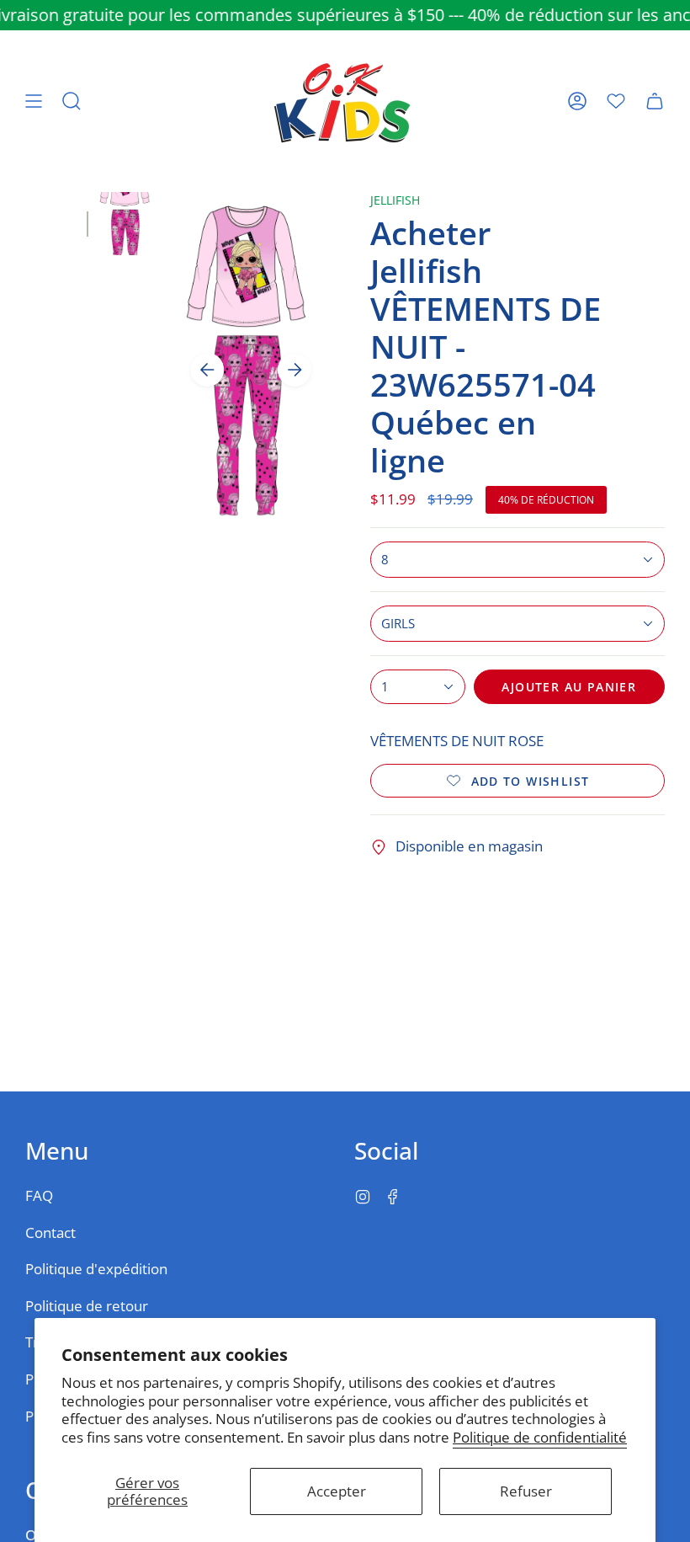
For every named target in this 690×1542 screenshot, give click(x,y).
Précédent (207, 370)
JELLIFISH (395, 200)
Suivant (294, 370)
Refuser (526, 1491)
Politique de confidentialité (540, 1437)
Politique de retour (86, 1305)
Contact (50, 1232)
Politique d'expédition (96, 1268)
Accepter (336, 1491)
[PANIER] (654, 101)
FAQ (39, 1195)
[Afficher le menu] (33, 101)
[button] (71, 101)
